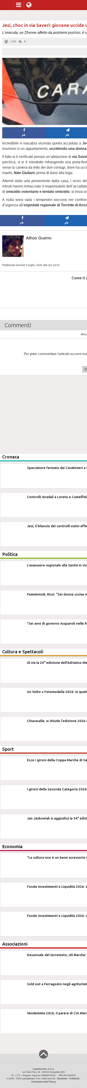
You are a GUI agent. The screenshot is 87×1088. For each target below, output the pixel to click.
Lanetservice (28, 1078)
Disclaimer (62, 1078)
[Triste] (67, 291)
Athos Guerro (39, 238)
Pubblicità (74, 1078)
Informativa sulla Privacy (43, 1081)
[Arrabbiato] (22, 291)
